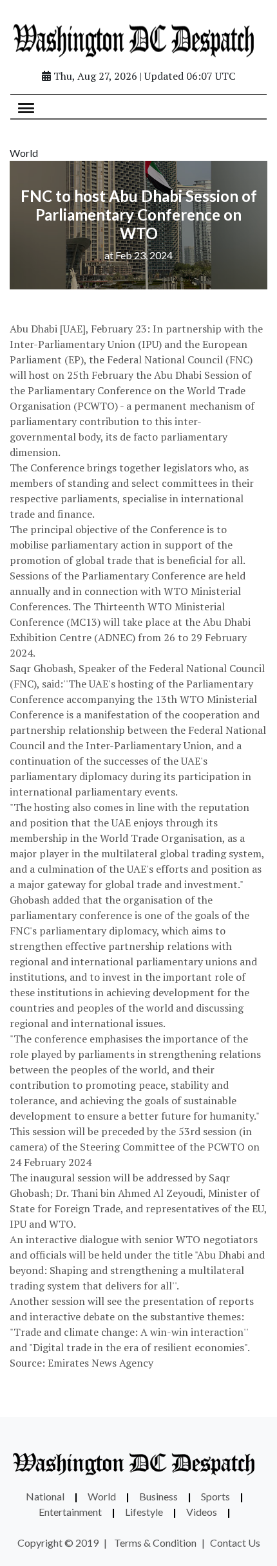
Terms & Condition (155, 1542)
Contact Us (235, 1542)
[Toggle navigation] (26, 106)
